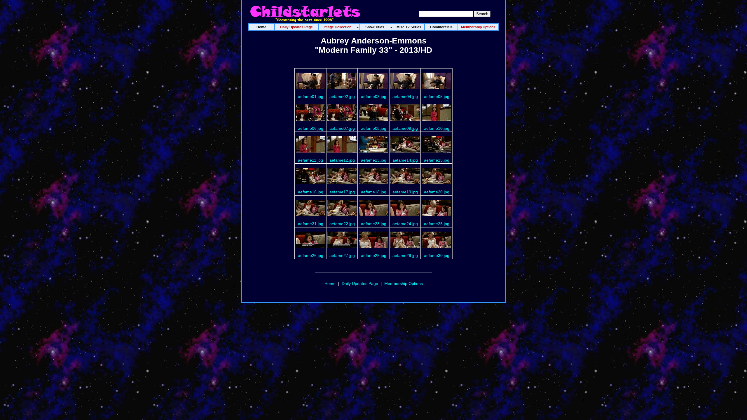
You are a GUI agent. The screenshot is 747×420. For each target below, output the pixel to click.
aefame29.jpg (405, 255)
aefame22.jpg (342, 223)
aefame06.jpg (310, 128)
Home (330, 283)
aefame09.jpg (405, 128)
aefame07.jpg (342, 128)
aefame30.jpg (436, 255)
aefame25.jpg (436, 223)
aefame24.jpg (405, 223)
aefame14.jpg (405, 160)
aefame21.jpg (310, 223)
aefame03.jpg (373, 96)
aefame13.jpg (373, 160)
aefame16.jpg (310, 192)
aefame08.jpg (373, 128)
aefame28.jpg (373, 255)
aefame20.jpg (436, 192)
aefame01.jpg (310, 96)
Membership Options (403, 283)
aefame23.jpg (373, 223)
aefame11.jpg (310, 160)
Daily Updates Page (360, 283)
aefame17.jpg (342, 192)
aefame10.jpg (436, 128)
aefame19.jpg (405, 192)
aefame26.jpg (310, 255)
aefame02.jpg (342, 96)
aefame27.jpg (342, 255)
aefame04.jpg (405, 96)
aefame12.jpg (342, 160)
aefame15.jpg (436, 160)
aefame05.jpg (436, 96)
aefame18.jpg (373, 192)
